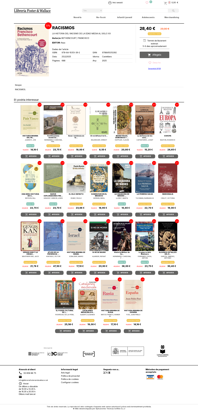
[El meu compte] (110, 2)
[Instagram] (109, 373)
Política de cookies (70, 379)
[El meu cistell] (165, 2)
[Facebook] (104, 373)
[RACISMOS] (32, 50)
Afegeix (156, 54)
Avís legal (65, 372)
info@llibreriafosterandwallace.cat (33, 380)
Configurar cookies (70, 382)
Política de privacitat (70, 376)
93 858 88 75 (30, 373)
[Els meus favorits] (147, 2)
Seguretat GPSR (154, 69)
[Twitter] (107, 373)
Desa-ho (156, 62)
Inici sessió (117, 2)
